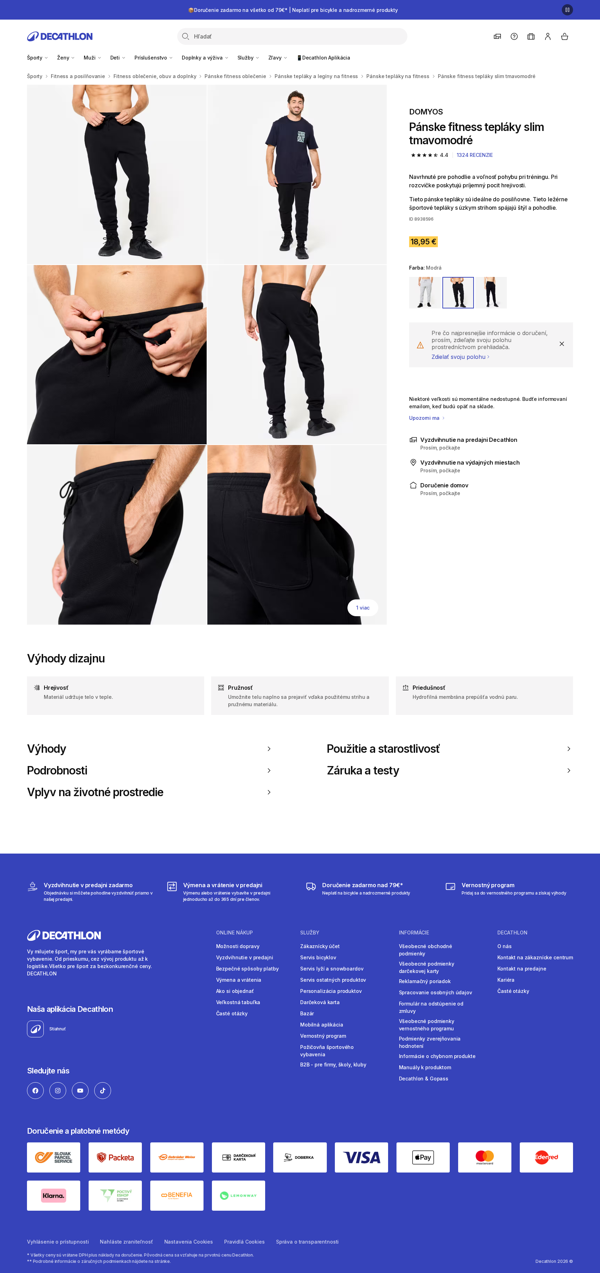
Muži (90, 58)
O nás (504, 946)
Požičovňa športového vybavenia (327, 1050)
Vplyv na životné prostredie (95, 792)
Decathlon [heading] (512, 932)
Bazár (307, 1013)
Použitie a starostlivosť (383, 749)
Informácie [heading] (414, 932)
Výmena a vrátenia (239, 980)
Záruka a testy (363, 770)
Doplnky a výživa (203, 58)
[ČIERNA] (491, 292)
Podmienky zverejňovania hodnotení (430, 1042)
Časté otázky (232, 1013)
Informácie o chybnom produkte (437, 1056)
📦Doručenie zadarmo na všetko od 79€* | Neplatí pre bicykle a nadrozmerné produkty (293, 10)
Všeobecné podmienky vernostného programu (426, 1024)
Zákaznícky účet (320, 946)
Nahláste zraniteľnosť (126, 1242)
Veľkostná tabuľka (238, 1002)
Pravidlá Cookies (244, 1242)
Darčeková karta (320, 1002)
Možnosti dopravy (238, 946)
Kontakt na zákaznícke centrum (535, 957)
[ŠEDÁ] (425, 292)
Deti (115, 58)
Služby (246, 58)
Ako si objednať (235, 991)
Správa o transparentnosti (307, 1242)
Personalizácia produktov (331, 991)
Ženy (63, 58)
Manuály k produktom (425, 1067)
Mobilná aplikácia (321, 1025)
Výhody (46, 749)
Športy (35, 58)
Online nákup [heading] (234, 932)
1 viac (363, 608)
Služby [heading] (309, 932)
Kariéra (506, 980)
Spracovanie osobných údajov (435, 992)
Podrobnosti (57, 770)
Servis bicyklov (318, 957)
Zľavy (275, 58)
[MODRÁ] (458, 292)
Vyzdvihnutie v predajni (244, 957)
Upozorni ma (425, 418)
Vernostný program (323, 1036)
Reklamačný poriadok (425, 981)
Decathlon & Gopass (423, 1078)
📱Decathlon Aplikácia (323, 58)
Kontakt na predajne (521, 969)
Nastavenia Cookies (188, 1242)
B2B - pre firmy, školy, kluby (333, 1064)
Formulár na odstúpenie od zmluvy (431, 1007)
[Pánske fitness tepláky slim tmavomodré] (117, 174)
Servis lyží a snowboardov (332, 969)
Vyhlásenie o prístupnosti (58, 1242)
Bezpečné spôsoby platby (247, 969)
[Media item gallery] (207, 355)
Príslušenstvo (151, 58)
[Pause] (567, 9)
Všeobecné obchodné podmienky (425, 950)
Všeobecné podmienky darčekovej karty (426, 967)
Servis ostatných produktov (333, 980)
